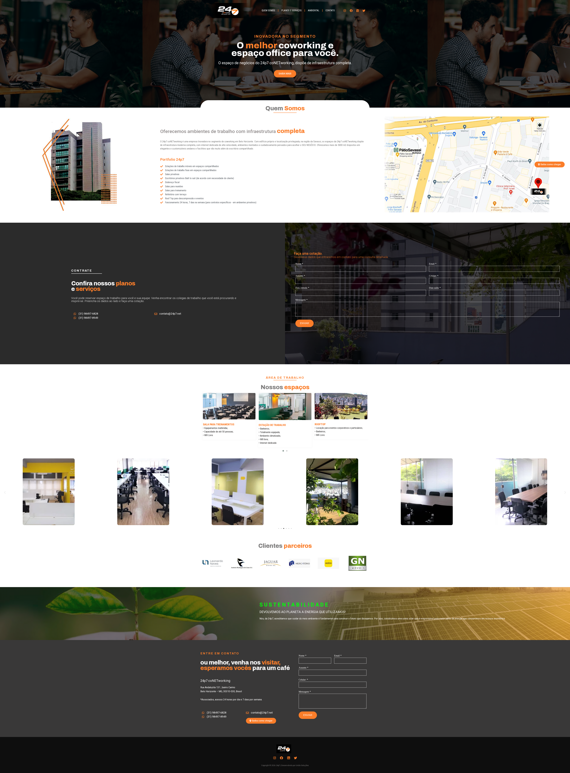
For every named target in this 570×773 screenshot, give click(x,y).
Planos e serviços (291, 10)
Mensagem (300, 300)
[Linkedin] (357, 10)
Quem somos (268, 10)
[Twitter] (364, 10)
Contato (330, 10)
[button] (283, 450)
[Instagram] (345, 10)
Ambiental (313, 10)
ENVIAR (304, 323)
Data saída (434, 288)
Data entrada (301, 288)
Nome (298, 264)
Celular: (432, 276)
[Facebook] (351, 10)
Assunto (299, 276)
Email (431, 264)
